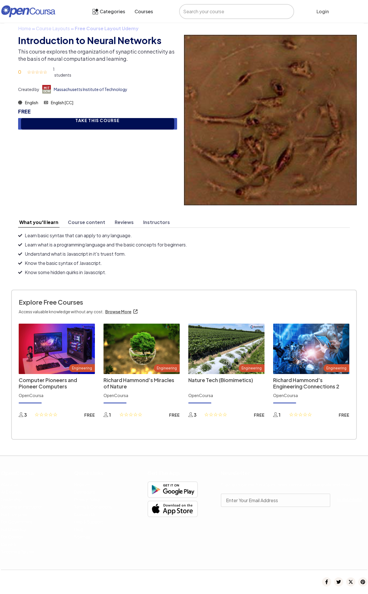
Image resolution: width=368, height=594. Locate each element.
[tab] (39, 222)
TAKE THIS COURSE (97, 120)
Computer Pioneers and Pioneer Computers (48, 383)
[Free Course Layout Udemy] (270, 119)
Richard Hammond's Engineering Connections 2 (306, 383)
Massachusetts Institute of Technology (90, 89)
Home (24, 28)
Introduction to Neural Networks (90, 40)
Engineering (82, 368)
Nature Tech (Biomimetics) (220, 380)
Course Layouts (53, 28)
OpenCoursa (31, 395)
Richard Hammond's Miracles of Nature (138, 383)
